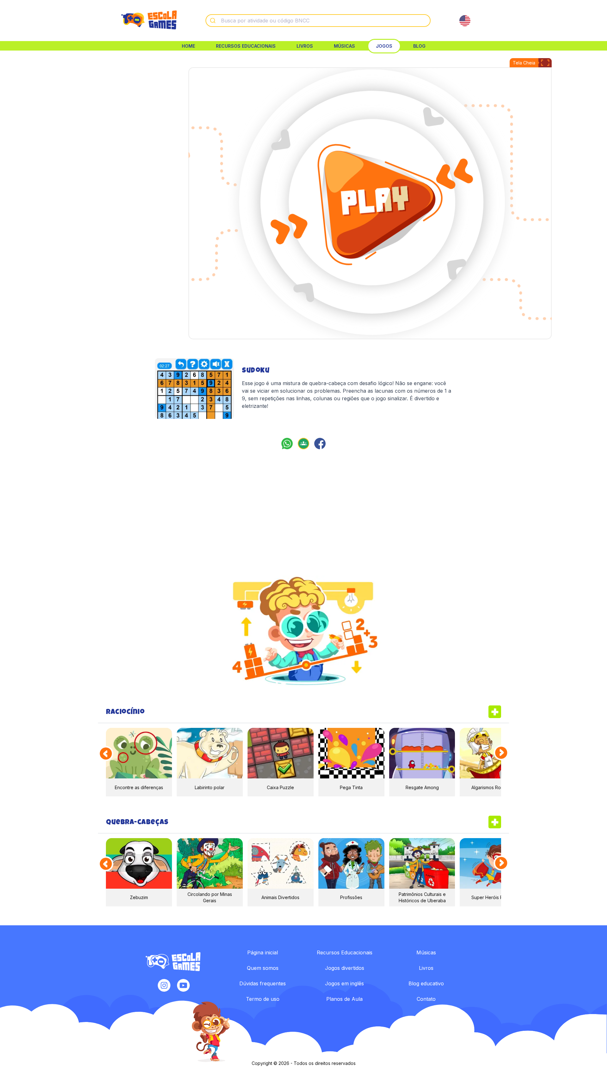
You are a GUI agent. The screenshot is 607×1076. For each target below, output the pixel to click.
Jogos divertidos (344, 968)
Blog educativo (426, 983)
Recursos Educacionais (246, 46)
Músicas (344, 46)
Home (188, 46)
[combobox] (318, 20)
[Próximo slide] (501, 753)
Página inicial (262, 952)
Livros (305, 46)
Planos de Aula (344, 999)
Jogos (384, 46)
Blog (419, 46)
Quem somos (263, 968)
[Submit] (213, 20)
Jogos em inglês (344, 983)
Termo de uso (262, 999)
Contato (426, 999)
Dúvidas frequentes (262, 983)
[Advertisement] (108, 114)
